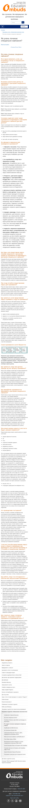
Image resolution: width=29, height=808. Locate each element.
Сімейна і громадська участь (8, 687)
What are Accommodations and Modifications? (14, 736)
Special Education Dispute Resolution (12, 752)
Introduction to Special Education (11, 715)
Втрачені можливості (6, 702)
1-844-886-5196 (16, 793)
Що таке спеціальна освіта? (10, 717)
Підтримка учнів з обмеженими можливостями (13, 32)
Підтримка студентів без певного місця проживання (14, 709)
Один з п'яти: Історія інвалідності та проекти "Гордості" (14, 697)
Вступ (17, 47)
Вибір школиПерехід (6, 706)
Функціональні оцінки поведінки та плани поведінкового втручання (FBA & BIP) (13, 742)
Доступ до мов (5, 694)
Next (20, 47)
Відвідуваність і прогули (7, 667)
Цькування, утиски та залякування (10, 670)
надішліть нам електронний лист (14, 795)
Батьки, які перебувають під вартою (10, 692)
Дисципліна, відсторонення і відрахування (11, 677)
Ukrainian (23, 26)
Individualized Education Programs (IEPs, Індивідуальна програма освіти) (13, 733)
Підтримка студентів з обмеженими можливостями (14, 711)
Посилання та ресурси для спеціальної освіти (14, 754)
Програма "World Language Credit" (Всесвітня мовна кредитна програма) (14, 761)
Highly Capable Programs (7, 689)
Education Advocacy (6, 682)
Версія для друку (5, 44)
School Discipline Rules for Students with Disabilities (15, 745)
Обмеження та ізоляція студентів (9, 704)
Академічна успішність (7, 662)
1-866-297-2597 (21, 789)
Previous (12, 47)
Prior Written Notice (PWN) (10, 739)
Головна (3, 30)
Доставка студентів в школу (8, 758)
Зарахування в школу (7, 684)
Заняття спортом (6, 665)
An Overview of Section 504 (10, 730)
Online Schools (5, 699)
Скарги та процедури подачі (8, 672)
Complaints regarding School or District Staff (11, 675)
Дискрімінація (5, 680)
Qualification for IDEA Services (11, 728)
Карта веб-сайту (14, 798)
